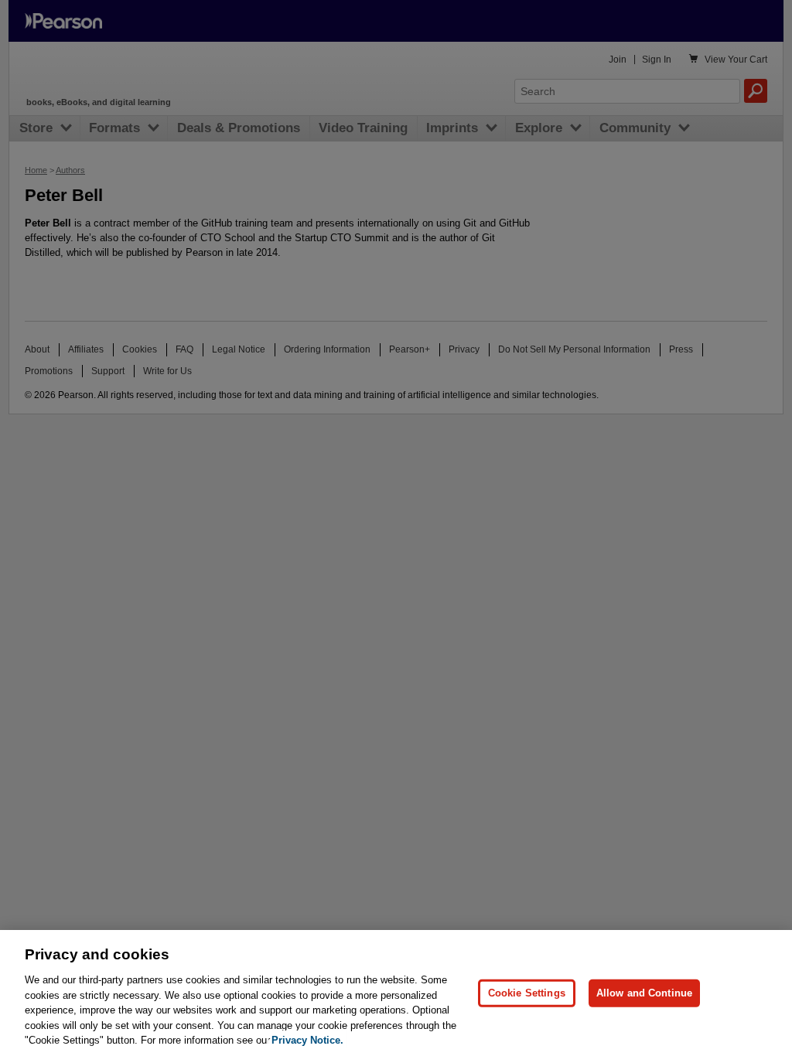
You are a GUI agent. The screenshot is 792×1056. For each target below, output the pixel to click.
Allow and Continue (644, 993)
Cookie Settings (526, 993)
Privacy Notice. (307, 1040)
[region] (396, 993)
